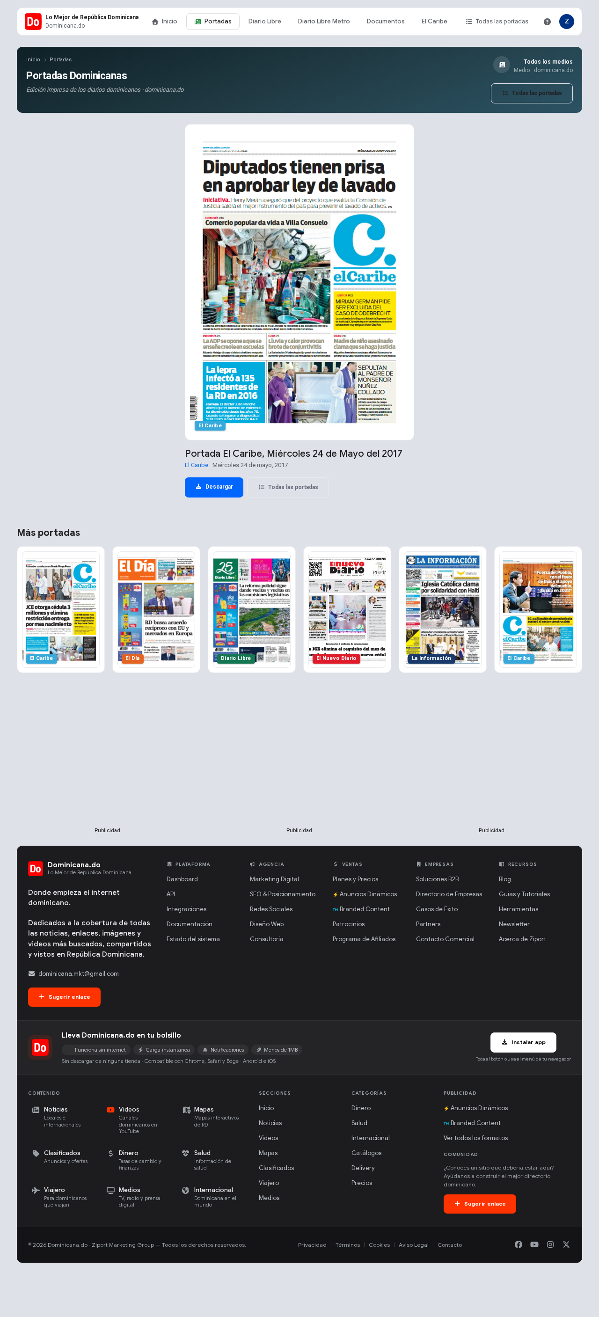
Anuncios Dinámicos (368, 894)
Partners (428, 924)
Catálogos (366, 1153)
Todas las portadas (502, 21)
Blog (505, 879)
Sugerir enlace (68, 996)
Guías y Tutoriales (524, 894)
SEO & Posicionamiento (282, 894)
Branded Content (365, 909)
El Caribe (434, 21)
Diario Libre (264, 21)
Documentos (386, 21)
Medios (269, 1198)
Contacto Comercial (445, 939)
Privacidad (312, 1244)
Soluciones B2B (437, 879)
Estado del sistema (193, 939)
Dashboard (182, 879)
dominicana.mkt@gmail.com (78, 974)
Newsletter (514, 924)
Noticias (270, 1123)
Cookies (379, 1244)
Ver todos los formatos (476, 1138)
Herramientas (518, 909)
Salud (359, 1123)
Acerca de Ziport (522, 939)
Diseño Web (267, 924)
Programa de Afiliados (364, 939)
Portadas (218, 21)
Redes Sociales (271, 909)
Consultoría (267, 939)
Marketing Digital (274, 879)
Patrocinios (349, 924)
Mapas (268, 1153)
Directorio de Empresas (449, 894)
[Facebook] (518, 1245)
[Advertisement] (107, 765)
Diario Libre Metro (324, 21)
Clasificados (276, 1168)
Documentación (189, 924)
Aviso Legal (414, 1244)
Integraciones (186, 909)
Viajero (269, 1183)
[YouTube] (534, 1245)
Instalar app (528, 1042)
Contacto (450, 1244)
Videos (268, 1138)
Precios (361, 1183)
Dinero (361, 1108)
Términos (348, 1244)
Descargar (218, 486)
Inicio (169, 21)
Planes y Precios (355, 879)
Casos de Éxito (437, 909)
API (171, 894)
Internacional (370, 1138)
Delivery (363, 1168)
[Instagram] (550, 1245)
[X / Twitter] (566, 1245)
